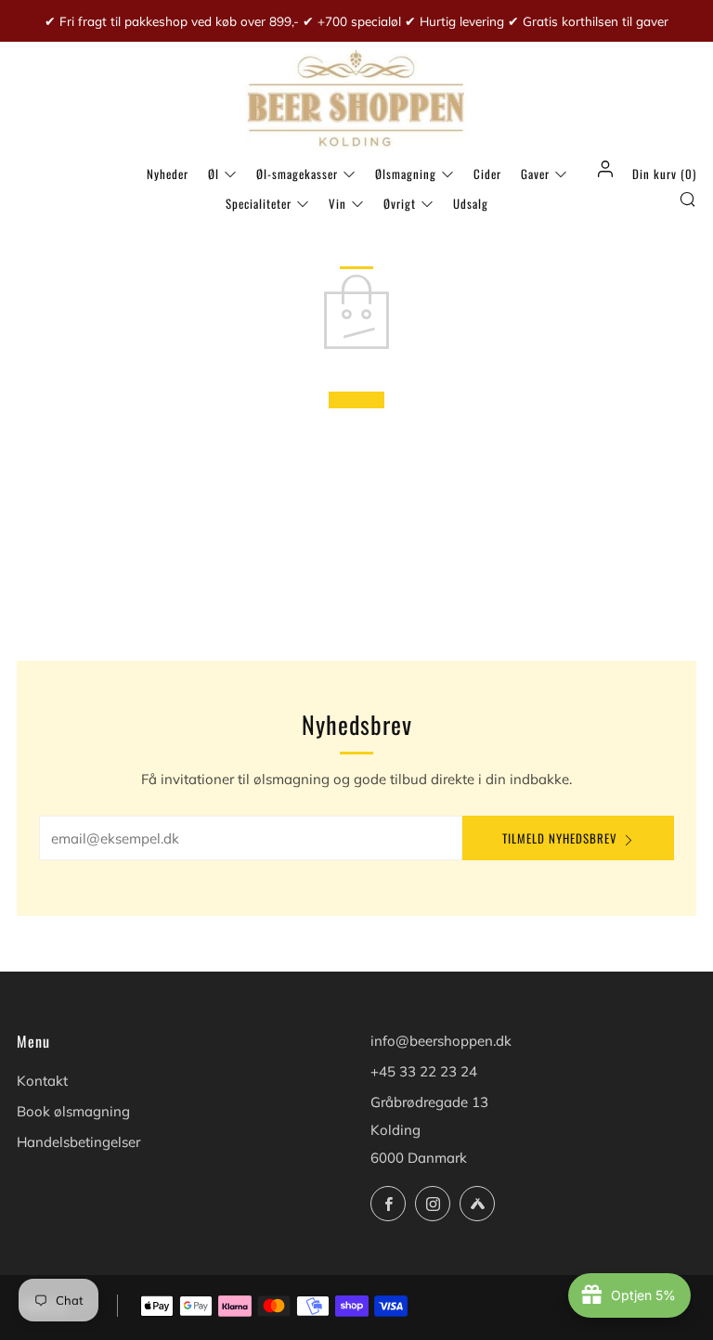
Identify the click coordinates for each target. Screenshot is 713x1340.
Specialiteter (259, 203)
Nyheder (167, 173)
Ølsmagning (405, 173)
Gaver (535, 173)
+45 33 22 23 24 (423, 1071)
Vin (337, 203)
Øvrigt (399, 203)
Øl (213, 173)
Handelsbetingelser (78, 1142)
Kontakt (42, 1080)
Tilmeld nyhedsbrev (559, 838)
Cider (487, 173)
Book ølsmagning (73, 1111)
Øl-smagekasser (297, 173)
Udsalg (470, 203)
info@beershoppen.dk (441, 1041)
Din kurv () (664, 173)
